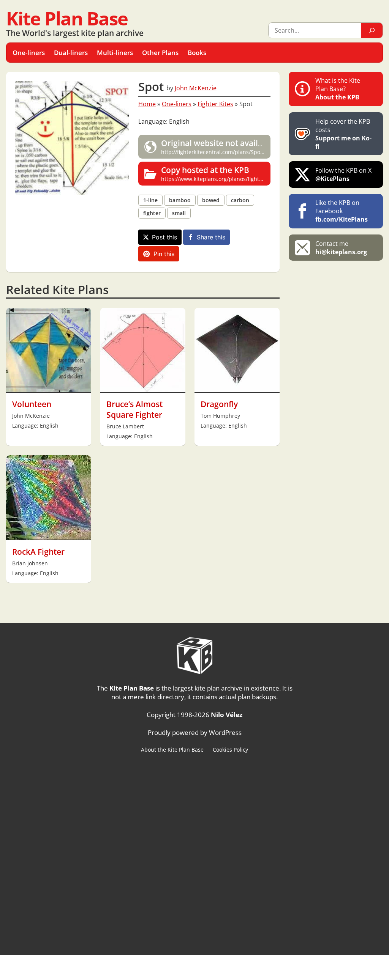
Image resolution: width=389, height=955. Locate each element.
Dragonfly (219, 404)
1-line (150, 200)
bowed (211, 200)
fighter (152, 213)
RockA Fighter (38, 551)
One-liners (176, 104)
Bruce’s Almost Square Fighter (134, 409)
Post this (164, 237)
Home (147, 104)
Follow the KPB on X (343, 174)
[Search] (372, 30)
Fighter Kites (215, 104)
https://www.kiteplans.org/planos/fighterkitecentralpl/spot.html (215, 174)
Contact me (341, 247)
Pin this (163, 254)
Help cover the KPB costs (343, 134)
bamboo (180, 200)
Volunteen (31, 404)
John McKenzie (196, 88)
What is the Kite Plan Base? (337, 88)
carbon (240, 200)
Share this (211, 237)
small (179, 213)
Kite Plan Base (67, 18)
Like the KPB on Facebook (341, 210)
